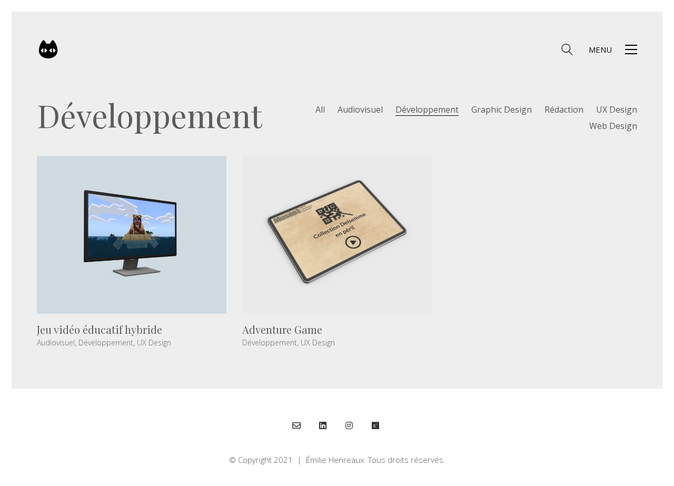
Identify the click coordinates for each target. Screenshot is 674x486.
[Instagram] (349, 425)
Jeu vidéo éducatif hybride (99, 329)
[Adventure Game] (337, 235)
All (320, 109)
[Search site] (567, 50)
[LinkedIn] (322, 425)
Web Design (613, 126)
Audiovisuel (360, 109)
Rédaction (563, 109)
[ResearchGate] (375, 425)
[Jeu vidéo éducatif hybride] (131, 235)
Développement (427, 109)
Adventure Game (282, 329)
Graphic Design (501, 109)
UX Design (616, 109)
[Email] (296, 425)
